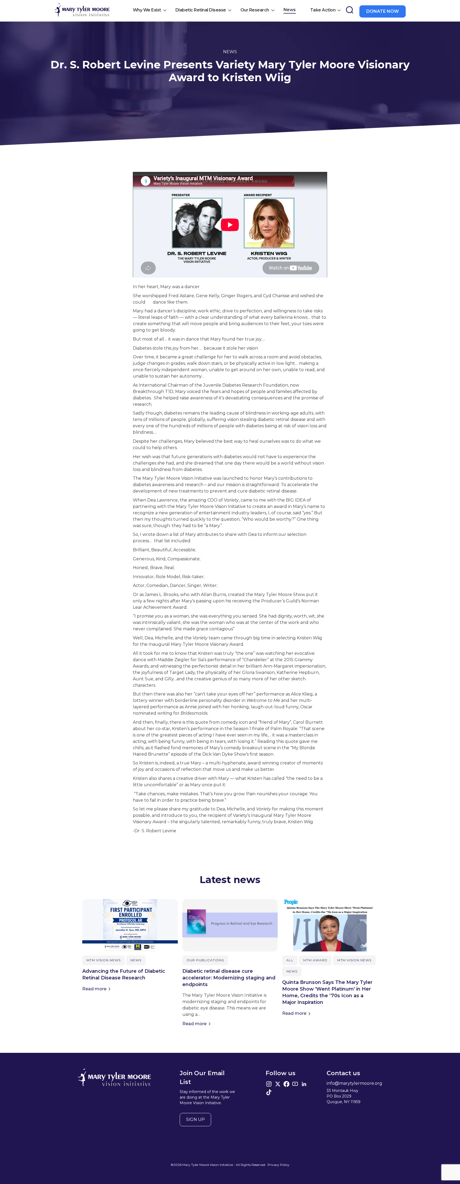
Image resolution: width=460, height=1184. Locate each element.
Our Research (254, 10)
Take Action (323, 10)
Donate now (382, 11)
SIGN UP (195, 1119)
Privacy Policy (278, 1165)
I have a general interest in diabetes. (179, 168)
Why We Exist (147, 10)
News (290, 9)
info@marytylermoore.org (354, 1083)
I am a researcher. (162, 149)
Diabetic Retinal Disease (200, 10)
